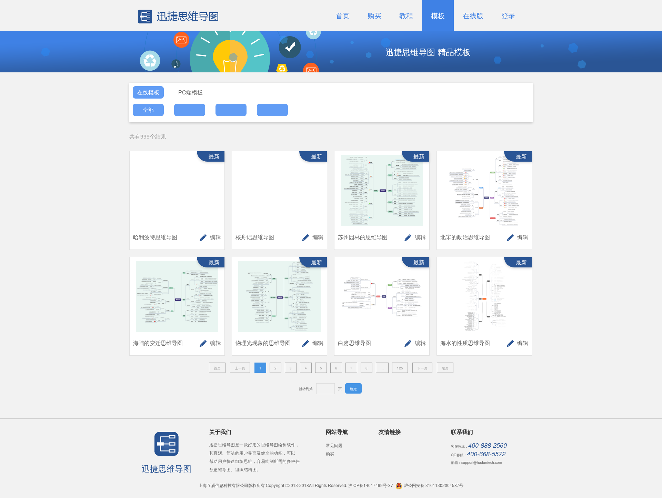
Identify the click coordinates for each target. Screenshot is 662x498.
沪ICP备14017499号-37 (370, 485)
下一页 (422, 368)
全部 (148, 110)
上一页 (240, 368)
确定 (353, 388)
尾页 (445, 368)
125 (400, 368)
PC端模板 (190, 92)
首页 (217, 368)
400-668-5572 (486, 453)
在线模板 (148, 92)
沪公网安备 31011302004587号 (433, 485)
